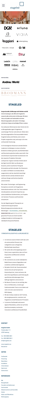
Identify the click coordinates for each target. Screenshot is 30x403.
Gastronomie (4, 387)
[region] (15, 17)
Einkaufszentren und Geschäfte (9, 390)
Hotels (3, 392)
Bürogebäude (4, 382)
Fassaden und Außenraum (8, 385)
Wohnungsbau (5, 397)
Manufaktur (5, 213)
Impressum (4, 368)
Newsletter (4, 346)
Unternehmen (5, 366)
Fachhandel (14, 210)
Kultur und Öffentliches (7, 394)
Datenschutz (4, 370)
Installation (17, 213)
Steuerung (23, 210)
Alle (2, 380)
